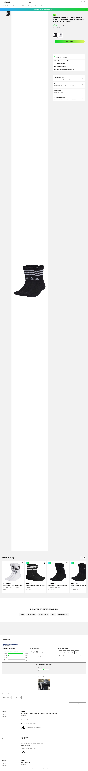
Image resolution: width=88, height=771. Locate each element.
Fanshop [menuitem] (9, 5)
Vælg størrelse (69, 41)
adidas (52, 614)
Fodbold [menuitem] (4, 5)
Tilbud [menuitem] (36, 5)
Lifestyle (22, 614)
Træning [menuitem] (15, 5)
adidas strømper (31, 614)
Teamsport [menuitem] (30, 5)
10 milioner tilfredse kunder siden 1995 (65, 69)
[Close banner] (86, 9)
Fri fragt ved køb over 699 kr (63, 60)
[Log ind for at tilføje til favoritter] (53, 41)
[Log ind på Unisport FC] (81, 2)
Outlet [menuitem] (41, 5)
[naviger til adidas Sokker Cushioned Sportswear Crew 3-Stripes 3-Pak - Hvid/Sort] (60, 35)
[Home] (6, 2)
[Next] (84, 557)
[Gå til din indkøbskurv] (84, 2)
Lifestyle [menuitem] (24, 5)
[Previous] (81, 557)
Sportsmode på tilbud (63, 614)
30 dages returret (61, 63)
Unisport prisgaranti (61, 66)
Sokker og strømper (43, 614)
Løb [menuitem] (20, 5)
